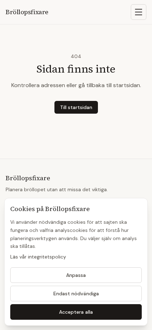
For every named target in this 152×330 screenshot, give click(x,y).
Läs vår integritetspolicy (38, 257)
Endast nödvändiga (76, 293)
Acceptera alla (76, 312)
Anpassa (76, 275)
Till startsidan (76, 107)
